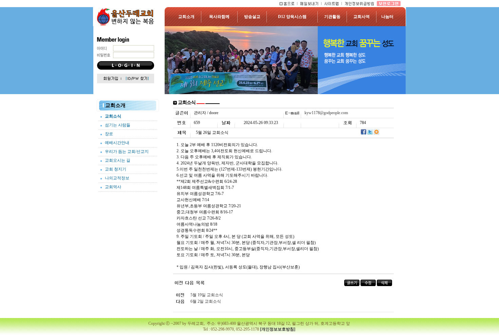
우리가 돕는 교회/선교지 (127, 151)
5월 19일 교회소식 (206, 295)
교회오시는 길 (117, 160)
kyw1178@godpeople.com (326, 112)
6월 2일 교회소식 (205, 301)
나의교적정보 (117, 178)
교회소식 (113, 116)
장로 (109, 133)
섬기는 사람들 (117, 125)
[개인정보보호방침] (277, 329)
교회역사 (113, 186)
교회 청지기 (115, 169)
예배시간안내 (117, 142)
